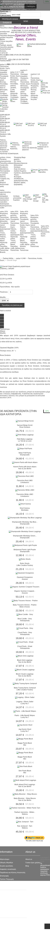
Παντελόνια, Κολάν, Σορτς (5, 67)
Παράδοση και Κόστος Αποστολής (12, 873)
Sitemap (3, 882)
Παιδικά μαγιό (3, 79)
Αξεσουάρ (3, 97)
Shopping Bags (20, 157)
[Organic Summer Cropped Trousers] (24, 587)
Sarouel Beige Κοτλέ (24, 425)
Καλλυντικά (4, 184)
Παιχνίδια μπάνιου (7, 163)
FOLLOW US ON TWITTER (18, 60)
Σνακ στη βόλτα (19, 169)
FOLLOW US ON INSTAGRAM (18, 64)
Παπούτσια (4, 250)
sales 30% (14, 212)
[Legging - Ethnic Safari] (24, 697)
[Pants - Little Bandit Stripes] (24, 711)
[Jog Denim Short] (24, 725)
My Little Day (45, 201)
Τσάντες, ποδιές (3, 238)
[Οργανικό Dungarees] (25, 573)
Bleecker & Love (6, 907)
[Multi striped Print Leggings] (24, 780)
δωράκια (16, 200)
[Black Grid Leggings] (24, 656)
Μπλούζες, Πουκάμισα (4, 75)
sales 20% (4, 212)
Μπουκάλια (18, 165)
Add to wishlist (5, 311)
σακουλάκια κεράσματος (4, 199)
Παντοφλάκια (5, 171)
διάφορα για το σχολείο (4, 151)
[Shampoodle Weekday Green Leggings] (25, 531)
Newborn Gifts (5, 134)
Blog (27, 866)
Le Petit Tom (4, 904)
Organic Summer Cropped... (24, 591)
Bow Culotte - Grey (25, 619)
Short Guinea (25, 508)
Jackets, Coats (13, 89)
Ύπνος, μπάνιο (13, 242)
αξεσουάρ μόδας (44, 88)
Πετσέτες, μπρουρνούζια (5, 160)
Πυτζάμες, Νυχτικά (34, 98)
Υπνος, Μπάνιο (3, 234)
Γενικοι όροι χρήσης (32, 863)
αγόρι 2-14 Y (15, 72)
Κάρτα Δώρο (4, 859)
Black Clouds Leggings (24, 674)
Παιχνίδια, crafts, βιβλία (4, 247)
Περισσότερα (5, 329)
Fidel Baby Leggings (24, 439)
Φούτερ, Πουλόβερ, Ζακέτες (4, 84)
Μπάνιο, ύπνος (23, 247)
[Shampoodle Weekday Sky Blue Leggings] (25, 518)
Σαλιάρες (17, 167)
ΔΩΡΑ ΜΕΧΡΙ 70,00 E (5, 131)
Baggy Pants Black (25, 743)
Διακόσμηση (15, 235)
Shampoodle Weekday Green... (25, 536)
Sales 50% (34, 215)
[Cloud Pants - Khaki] (24, 642)
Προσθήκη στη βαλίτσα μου (12, 305)
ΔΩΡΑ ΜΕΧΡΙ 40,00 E (5, 123)
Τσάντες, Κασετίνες (3, 141)
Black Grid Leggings (24, 660)
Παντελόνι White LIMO (24, 494)
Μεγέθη (3, 333)
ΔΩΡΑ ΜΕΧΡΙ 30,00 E (5, 120)
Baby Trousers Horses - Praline (25, 605)
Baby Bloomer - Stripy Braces (25, 798)
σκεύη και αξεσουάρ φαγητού (3, 146)
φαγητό (16, 159)
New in (2, 88)
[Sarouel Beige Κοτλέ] (25, 421)
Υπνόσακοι (4, 173)
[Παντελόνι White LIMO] (24, 490)
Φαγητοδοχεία (5, 900)
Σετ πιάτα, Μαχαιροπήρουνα (20, 162)
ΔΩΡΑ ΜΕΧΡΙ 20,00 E (5, 116)
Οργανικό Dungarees (25, 577)
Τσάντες (3, 177)
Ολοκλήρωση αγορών (10, 19)
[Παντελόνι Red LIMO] (25, 476)
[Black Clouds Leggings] (25, 670)
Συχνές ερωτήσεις (6, 866)
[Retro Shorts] (25, 559)
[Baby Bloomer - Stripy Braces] (25, 794)
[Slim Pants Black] (24, 766)
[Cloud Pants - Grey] (25, 628)
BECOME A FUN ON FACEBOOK (18, 55)
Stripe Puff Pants (24, 453)
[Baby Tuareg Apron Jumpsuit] (25, 683)
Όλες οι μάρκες (5, 894)
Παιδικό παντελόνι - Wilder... (24, 812)
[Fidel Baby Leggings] (25, 435)
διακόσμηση (4, 204)
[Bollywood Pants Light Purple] (24, 545)
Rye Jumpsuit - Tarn (24, 826)
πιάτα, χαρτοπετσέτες (5, 191)
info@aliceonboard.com (14, 932)
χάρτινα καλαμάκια (4, 195)
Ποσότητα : (4, 292)
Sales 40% (24, 212)
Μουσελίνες (4, 169)
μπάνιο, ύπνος (5, 157)
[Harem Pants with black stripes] (25, 462)
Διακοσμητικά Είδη (21, 181)
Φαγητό (3, 183)
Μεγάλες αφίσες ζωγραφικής (20, 183)
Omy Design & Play (27, 200)
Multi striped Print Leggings (24, 785)
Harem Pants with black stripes (24, 467)
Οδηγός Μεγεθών (6, 863)
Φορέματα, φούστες (24, 79)
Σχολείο (3, 175)
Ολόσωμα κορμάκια (3, 71)
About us (28, 859)
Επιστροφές (4, 876)
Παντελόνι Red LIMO (24, 480)
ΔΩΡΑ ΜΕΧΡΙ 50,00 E (5, 127)
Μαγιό (12, 91)
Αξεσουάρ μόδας (3, 243)
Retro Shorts (24, 563)
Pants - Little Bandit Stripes (25, 715)
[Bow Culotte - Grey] (25, 614)
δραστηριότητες (6, 206)
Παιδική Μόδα (5, 897)
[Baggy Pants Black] (25, 739)
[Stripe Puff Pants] (24, 449)
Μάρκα (2, 331)
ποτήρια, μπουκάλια (17, 197)
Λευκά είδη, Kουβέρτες (4, 166)
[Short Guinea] (25, 504)
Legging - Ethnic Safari (24, 702)
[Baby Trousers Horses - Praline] (25, 601)
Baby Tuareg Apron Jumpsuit (25, 688)
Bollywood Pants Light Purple (25, 550)
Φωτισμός (17, 177)
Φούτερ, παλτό (34, 91)
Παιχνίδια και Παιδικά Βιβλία (10, 910)
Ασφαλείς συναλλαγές (8, 869)
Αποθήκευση (18, 179)
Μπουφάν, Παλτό (4, 91)
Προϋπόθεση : (5, 287)
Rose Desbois (8, 275)
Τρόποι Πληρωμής (7, 879)
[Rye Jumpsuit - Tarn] (24, 822)
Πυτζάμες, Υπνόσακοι (4, 94)
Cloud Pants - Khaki (24, 646)
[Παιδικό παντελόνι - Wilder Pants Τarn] (24, 808)
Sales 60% (45, 226)
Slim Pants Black (24, 771)
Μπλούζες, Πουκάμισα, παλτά (4, 223)
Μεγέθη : (3, 297)
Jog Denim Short (24, 729)
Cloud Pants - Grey (25, 632)
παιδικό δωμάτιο (20, 171)
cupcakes (3, 202)
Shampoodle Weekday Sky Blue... (25, 522)
